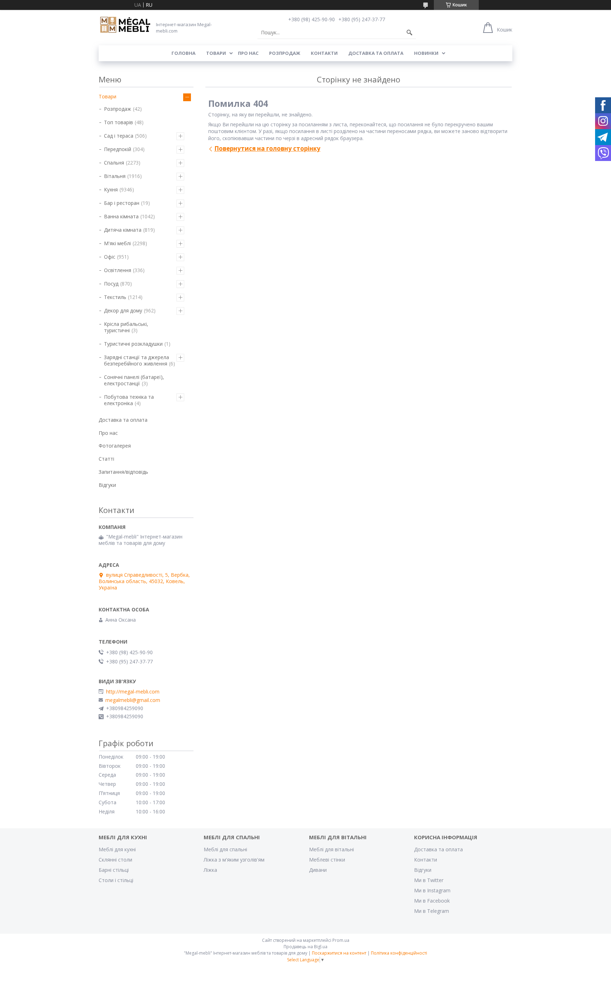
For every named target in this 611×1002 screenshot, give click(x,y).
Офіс (109, 256)
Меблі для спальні (225, 849)
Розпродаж (284, 53)
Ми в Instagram (432, 890)
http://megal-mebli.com (132, 692)
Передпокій (117, 149)
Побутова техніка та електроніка (129, 400)
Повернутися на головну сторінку (267, 148)
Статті (106, 458)
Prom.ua (340, 940)
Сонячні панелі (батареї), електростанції (134, 380)
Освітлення (117, 270)
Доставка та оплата (375, 53)
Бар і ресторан (121, 203)
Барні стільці (114, 869)
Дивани (318, 869)
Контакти (324, 53)
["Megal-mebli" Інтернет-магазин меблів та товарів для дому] (125, 25)
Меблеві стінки (327, 859)
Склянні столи (115, 859)
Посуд (111, 283)
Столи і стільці (116, 880)
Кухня (111, 189)
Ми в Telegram (431, 911)
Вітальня (115, 176)
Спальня (114, 162)
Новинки (426, 53)
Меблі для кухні (117, 849)
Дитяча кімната (122, 229)
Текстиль (115, 297)
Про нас (248, 53)
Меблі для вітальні (331, 849)
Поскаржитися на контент (339, 953)
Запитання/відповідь (123, 471)
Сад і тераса (118, 135)
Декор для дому (123, 310)
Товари (216, 53)
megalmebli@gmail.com (132, 700)
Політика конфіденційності (399, 953)
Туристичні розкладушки (133, 343)
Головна (183, 53)
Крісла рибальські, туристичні (126, 327)
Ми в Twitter (428, 880)
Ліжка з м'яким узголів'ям (234, 859)
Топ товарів (118, 122)
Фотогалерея (115, 445)
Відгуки (107, 485)
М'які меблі (117, 243)
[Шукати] (409, 33)
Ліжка (210, 869)
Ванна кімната (121, 216)
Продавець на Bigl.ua (305, 947)
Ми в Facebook (432, 900)
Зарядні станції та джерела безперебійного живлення (136, 360)
